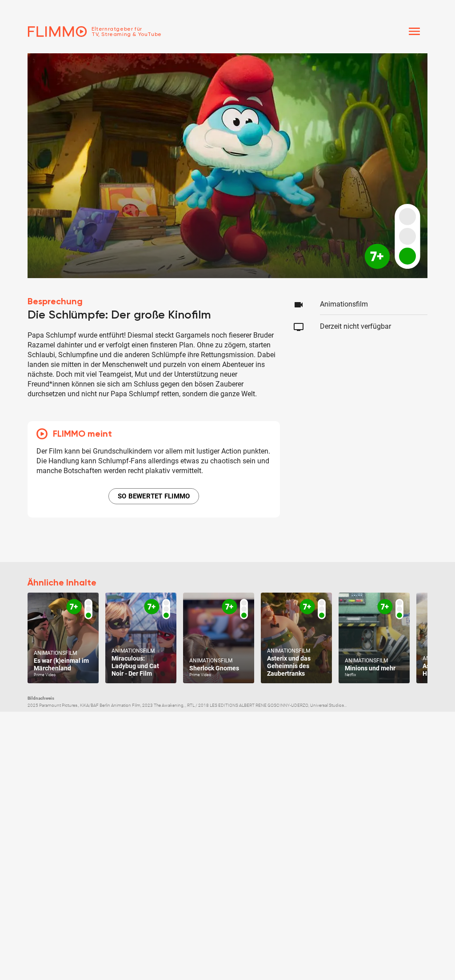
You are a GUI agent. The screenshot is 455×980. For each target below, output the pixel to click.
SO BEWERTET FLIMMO (154, 496)
